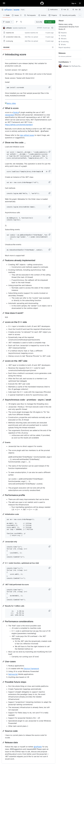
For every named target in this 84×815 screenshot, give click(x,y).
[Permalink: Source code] (3, 731)
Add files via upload (31, 37)
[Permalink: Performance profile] (3, 495)
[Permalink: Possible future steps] (3, 682)
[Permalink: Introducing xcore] (3, 54)
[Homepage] (42, 3)
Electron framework (31, 669)
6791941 (39, 28)
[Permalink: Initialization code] (3, 514)
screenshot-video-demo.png (15, 37)
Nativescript (13, 674)
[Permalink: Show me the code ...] (3, 142)
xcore (16, 9)
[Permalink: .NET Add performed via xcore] (3, 584)
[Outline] (52, 47)
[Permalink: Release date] (3, 742)
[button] (49, 87)
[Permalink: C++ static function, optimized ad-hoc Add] (3, 563)
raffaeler (8, 9)
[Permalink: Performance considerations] (3, 621)
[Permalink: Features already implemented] (3, 260)
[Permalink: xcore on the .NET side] (3, 360)
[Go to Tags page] (21, 21)
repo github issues (27, 135)
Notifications (54, 9)
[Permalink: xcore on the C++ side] (3, 322)
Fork (66, 9)
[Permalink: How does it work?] (3, 313)
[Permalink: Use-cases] (3, 661)
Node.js (16, 112)
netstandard (9, 115)
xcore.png (9, 41)
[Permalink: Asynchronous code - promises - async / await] (3, 399)
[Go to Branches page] (17, 21)
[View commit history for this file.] (52, 27)
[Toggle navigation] (4, 3)
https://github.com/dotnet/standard (19, 125)
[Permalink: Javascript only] (3, 541)
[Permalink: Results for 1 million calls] (3, 605)
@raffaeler (38, 747)
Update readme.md (19, 28)
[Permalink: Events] (3, 442)
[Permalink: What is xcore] (3, 108)
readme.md (10, 33)
